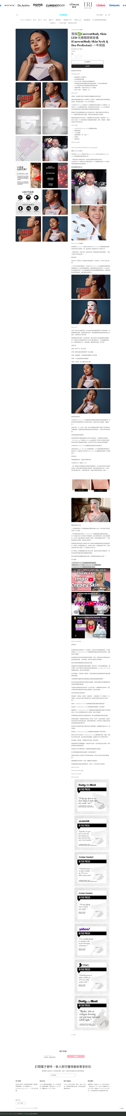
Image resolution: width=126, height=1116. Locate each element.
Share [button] (74, 1034)
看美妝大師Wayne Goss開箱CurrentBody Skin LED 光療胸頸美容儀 (86, 565)
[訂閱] (74, 1075)
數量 (72, 53)
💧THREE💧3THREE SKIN (24, 1108)
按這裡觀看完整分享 (76, 167)
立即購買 (87, 66)
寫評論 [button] (76, 1056)
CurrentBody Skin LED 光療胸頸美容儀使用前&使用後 (83, 567)
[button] (17, 15)
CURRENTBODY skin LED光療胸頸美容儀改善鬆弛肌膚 (84, 562)
